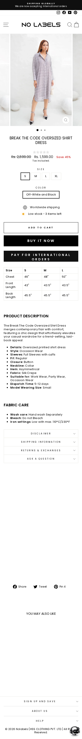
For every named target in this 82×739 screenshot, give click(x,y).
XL (56, 176)
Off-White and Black (41, 194)
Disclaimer (41, 433)
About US (40, 711)
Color (41, 187)
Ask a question (41, 458)
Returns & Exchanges (41, 450)
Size (41, 169)
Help (40, 721)
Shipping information (41, 442)
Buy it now (41, 256)
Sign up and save (40, 701)
